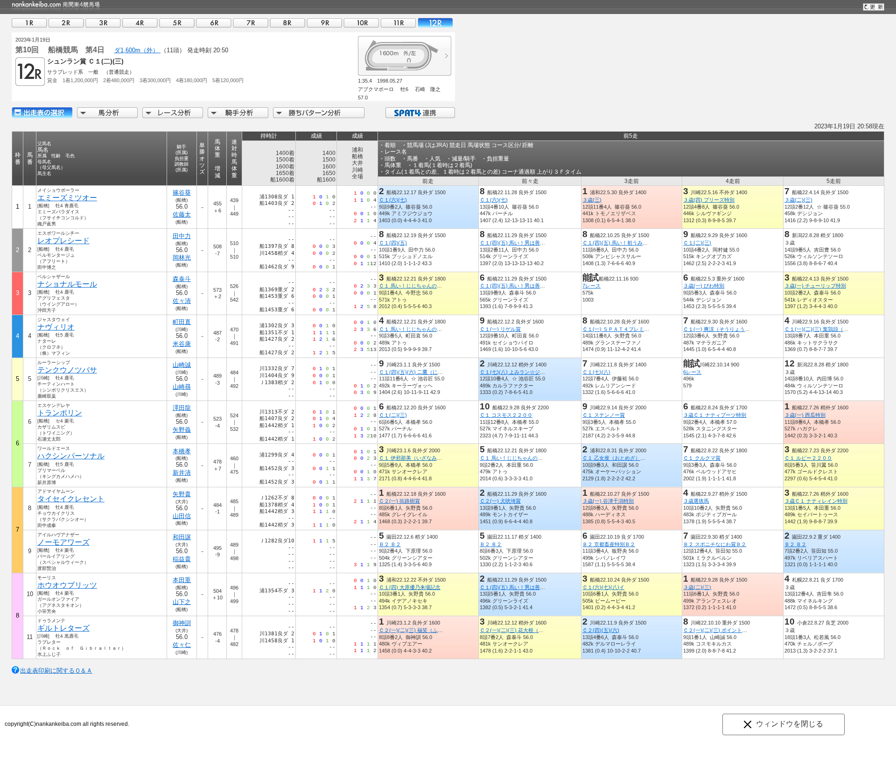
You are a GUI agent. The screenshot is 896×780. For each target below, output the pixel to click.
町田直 (182, 321)
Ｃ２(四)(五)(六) (600, 630)
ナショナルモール (67, 284)
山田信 (182, 516)
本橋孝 (182, 451)
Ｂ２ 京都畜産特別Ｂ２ (608, 544)
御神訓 (182, 622)
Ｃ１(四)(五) (393, 243)
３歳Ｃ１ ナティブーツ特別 (714, 415)
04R (140, 23)
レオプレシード (63, 241)
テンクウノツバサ (67, 370)
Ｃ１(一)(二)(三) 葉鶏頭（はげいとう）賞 (831, 329)
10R (361, 23)
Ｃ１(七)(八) (596, 372)
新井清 (182, 472)
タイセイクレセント (71, 499)
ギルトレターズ (63, 628)
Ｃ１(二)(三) (697, 243)
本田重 (182, 579)
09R (324, 23)
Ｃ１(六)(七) (393, 200)
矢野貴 (182, 494)
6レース (692, 372)
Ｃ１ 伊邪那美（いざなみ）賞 (413, 458)
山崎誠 (182, 364)
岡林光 (182, 257)
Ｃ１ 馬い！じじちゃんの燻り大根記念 (423, 285)
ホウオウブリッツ (67, 585)
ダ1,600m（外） (137, 50)
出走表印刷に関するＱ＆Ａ (56, 670)
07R (250, 23)
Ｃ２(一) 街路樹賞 (399, 501)
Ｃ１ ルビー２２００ (808, 458)
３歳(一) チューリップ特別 (815, 285)
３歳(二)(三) (798, 200)
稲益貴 (182, 558)
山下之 (182, 601)
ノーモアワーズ (63, 542)
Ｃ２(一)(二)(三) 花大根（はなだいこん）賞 (530, 630)
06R (213, 23)
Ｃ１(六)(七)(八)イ (603, 587)
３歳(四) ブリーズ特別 (709, 200)
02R (66, 23)
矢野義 (182, 429)
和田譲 (182, 537)
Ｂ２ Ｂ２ (390, 544)
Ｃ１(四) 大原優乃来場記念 (410, 587)
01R (29, 23)
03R (103, 23)
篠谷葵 (182, 192)
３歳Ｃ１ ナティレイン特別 (815, 501)
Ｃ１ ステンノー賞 (603, 415)
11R (398, 23)
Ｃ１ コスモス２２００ (506, 415)
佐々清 (182, 300)
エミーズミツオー (67, 198)
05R (177, 23)
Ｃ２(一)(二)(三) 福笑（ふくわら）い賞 (424, 630)
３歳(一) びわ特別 (703, 285)
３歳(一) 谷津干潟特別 (608, 501)
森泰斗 (182, 278)
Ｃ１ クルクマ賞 (702, 458)
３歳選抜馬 (696, 501)
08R (287, 23)
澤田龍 (182, 407)
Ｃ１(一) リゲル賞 (500, 329)
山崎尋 (182, 386)
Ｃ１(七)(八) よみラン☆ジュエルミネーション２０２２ (543, 372)
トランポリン (59, 413)
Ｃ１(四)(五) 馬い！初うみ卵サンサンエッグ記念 (638, 243)
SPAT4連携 (420, 112)
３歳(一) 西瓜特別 (805, 415)
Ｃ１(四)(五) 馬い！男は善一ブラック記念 (528, 243)
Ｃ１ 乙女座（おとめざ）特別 (616, 458)
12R (435, 23)
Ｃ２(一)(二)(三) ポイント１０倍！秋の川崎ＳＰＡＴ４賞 (748, 630)
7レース (591, 285)
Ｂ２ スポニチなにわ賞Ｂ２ (714, 544)
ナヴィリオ (56, 327)
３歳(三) (592, 200)
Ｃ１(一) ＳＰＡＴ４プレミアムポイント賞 (631, 329)
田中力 (182, 235)
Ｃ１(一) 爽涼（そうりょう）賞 (719, 329)
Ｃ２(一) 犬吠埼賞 (500, 501)
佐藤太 (182, 214)
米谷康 (182, 343)
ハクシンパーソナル (71, 456)
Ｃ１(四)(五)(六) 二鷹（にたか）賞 (418, 372)
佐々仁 (182, 644)
